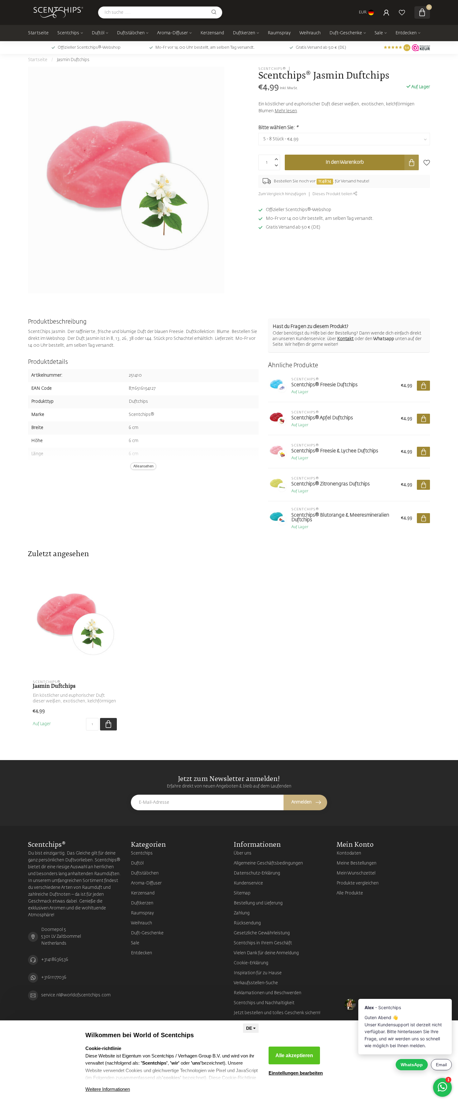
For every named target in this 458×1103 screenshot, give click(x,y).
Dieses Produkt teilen (332, 194)
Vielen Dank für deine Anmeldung (266, 953)
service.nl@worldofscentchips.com (76, 995)
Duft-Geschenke (345, 33)
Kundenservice (248, 883)
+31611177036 (53, 977)
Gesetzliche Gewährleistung (262, 933)
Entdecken (406, 33)
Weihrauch (310, 33)
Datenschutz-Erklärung (257, 873)
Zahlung (242, 913)
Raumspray (279, 33)
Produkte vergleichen (357, 883)
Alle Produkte (349, 893)
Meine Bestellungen (356, 863)
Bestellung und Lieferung (258, 903)
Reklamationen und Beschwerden (267, 993)
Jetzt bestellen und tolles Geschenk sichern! (277, 1013)
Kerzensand (212, 33)
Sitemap (242, 893)
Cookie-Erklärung (251, 963)
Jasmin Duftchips (73, 60)
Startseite (38, 33)
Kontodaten (348, 853)
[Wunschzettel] (402, 12)
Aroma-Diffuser (172, 33)
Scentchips (68, 33)
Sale (379, 33)
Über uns (242, 853)
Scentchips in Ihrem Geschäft (263, 943)
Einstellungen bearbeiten (296, 1073)
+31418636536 (54, 959)
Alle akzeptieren (294, 1055)
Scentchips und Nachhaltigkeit (264, 1003)
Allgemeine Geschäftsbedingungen (268, 863)
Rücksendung (247, 923)
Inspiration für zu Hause (258, 973)
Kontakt (345, 339)
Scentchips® (272, 68)
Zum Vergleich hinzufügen (282, 194)
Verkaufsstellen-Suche (256, 983)
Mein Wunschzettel (355, 873)
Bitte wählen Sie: (278, 127)
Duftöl (98, 33)
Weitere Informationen (107, 1089)
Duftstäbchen (131, 33)
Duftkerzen (244, 33)
